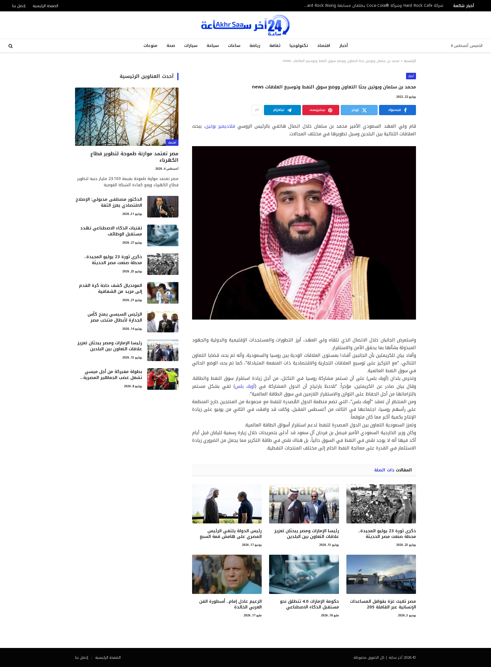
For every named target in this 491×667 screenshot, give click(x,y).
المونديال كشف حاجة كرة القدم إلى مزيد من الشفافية (110, 289)
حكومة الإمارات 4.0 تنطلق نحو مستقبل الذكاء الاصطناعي (309, 604)
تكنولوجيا (299, 45)
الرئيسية (410, 61)
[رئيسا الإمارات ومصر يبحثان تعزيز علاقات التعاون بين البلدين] (304, 503)
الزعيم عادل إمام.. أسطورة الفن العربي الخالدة (230, 604)
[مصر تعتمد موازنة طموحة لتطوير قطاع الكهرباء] (126, 117)
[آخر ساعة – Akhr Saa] (245, 25)
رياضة (254, 45)
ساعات (234, 45)
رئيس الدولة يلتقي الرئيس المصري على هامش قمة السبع (231, 534)
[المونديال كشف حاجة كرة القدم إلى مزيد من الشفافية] (162, 293)
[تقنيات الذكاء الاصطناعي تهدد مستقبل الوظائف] (162, 235)
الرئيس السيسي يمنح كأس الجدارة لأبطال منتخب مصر (115, 317)
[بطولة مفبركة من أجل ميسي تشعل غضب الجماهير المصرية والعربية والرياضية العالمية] (162, 379)
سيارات (190, 45)
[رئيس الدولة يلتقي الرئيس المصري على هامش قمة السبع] (227, 503)
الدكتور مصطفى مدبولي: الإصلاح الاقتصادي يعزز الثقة (109, 202)
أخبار (343, 45)
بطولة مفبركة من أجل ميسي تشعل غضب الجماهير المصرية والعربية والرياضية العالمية (112, 375)
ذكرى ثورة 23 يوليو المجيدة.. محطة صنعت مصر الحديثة (387, 534)
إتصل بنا (18, 5)
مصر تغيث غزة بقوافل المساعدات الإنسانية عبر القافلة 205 (383, 604)
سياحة (213, 45)
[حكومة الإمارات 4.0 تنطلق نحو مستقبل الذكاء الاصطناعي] (304, 574)
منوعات (150, 45)
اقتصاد (323, 45)
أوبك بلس (245, 386)
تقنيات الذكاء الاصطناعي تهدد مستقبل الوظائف (111, 231)
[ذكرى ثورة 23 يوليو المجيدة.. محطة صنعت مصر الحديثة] (381, 503)
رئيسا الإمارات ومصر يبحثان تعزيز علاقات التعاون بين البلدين (306, 534)
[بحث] (11, 46)
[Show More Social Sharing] (257, 110)
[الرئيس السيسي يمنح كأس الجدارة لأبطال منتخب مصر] (162, 321)
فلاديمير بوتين (220, 126)
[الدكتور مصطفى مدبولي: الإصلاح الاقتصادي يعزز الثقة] (162, 207)
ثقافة (274, 45)
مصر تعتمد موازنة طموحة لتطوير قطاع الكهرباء (134, 156)
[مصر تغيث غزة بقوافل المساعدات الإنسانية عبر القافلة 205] (381, 574)
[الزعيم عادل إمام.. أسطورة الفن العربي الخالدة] (227, 574)
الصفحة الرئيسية (45, 5)
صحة (171, 45)
